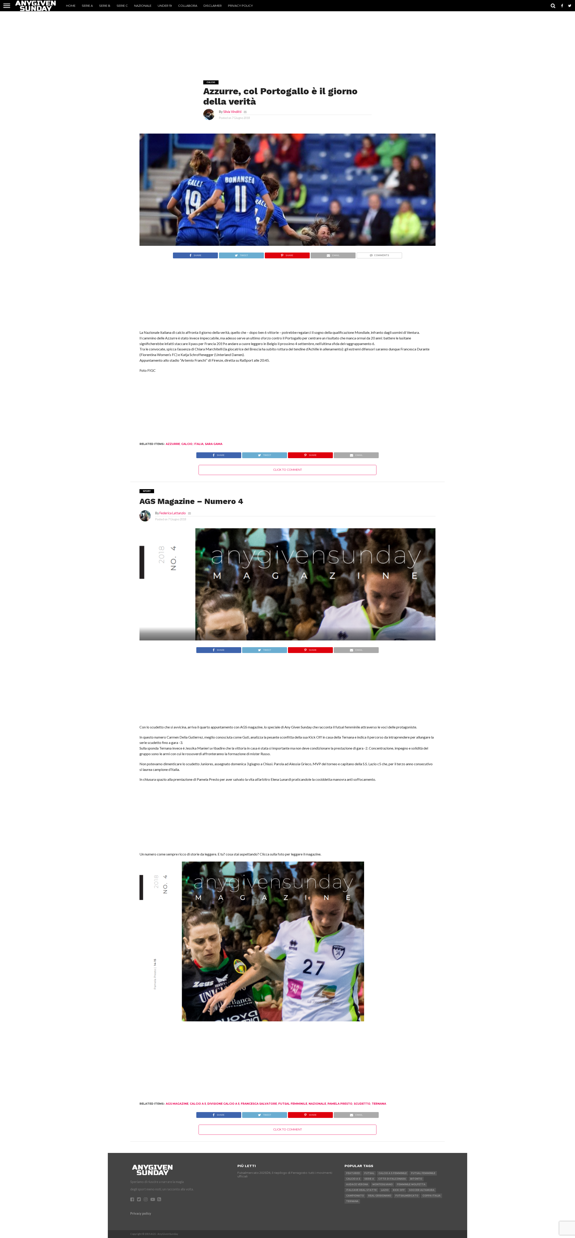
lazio (385, 1190)
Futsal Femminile (292, 1103)
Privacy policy (140, 1213)
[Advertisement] (287, 39)
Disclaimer (212, 5)
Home (70, 5)
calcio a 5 (198, 1103)
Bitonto (416, 1178)
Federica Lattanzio (172, 513)
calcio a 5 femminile (392, 1173)
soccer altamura (421, 1190)
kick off (399, 1190)
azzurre (173, 444)
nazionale (317, 1103)
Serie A (87, 5)
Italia (198, 444)
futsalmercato (406, 1195)
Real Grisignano (379, 1195)
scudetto (362, 1103)
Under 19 (165, 5)
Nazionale (142, 5)
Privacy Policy (240, 5)
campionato (355, 1195)
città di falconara (392, 1178)
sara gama (213, 444)
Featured (353, 1173)
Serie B (104, 5)
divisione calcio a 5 (223, 1103)
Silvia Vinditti (232, 112)
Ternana (379, 1103)
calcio (186, 444)
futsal (369, 1173)
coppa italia (431, 1195)
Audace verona (357, 1184)
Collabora (187, 5)
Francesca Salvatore (259, 1103)
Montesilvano (382, 1184)
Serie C (122, 5)
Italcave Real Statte (361, 1190)
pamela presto (339, 1103)
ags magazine (177, 1103)
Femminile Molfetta (411, 1184)
